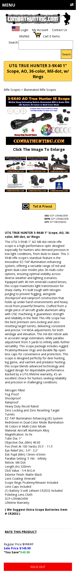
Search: (14, 42)
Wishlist (24, 36)
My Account (40, 30)
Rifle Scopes (12, 90)
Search (66, 54)
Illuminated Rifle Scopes (40, 90)
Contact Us (59, 30)
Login (24, 30)
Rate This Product (21, 531)
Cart (46, 36)
